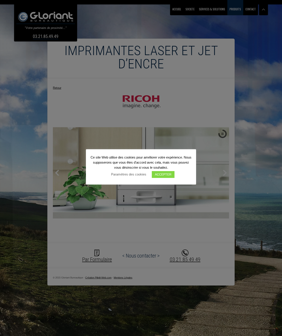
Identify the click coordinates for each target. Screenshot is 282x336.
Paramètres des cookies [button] (128, 174)
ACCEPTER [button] (163, 174)
